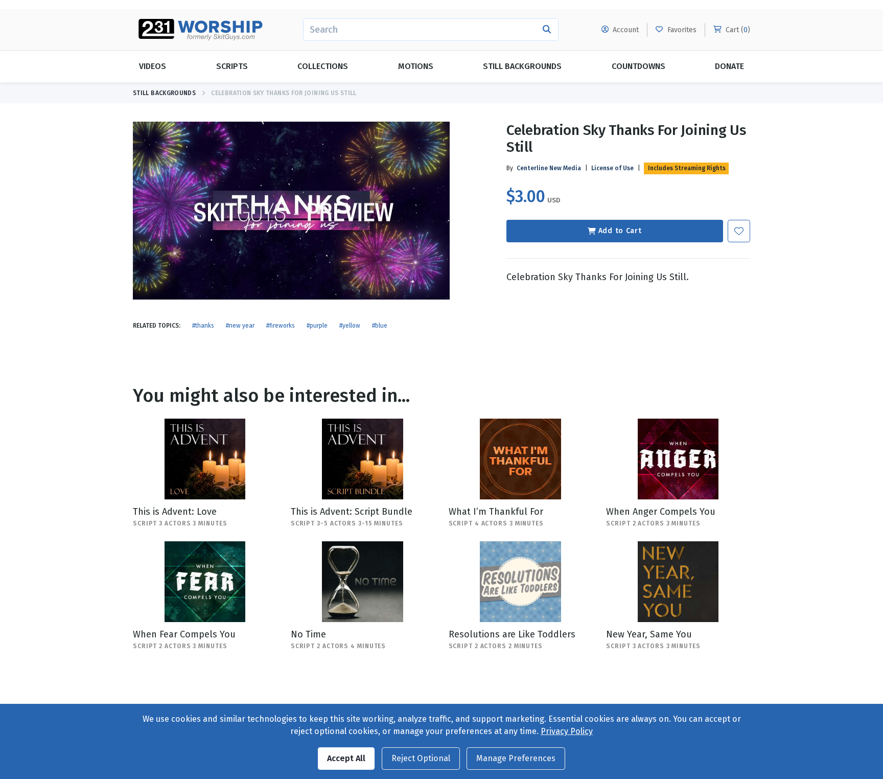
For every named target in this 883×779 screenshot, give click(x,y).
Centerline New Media (549, 168)
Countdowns (638, 66)
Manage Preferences (515, 758)
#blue (379, 325)
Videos (152, 66)
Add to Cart (620, 230)
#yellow (349, 325)
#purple (317, 325)
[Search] (547, 29)
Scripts (232, 66)
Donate (729, 66)
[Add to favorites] (739, 231)
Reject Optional (420, 758)
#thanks (203, 325)
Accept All (346, 758)
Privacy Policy (567, 731)
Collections (322, 66)
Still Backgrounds (522, 66)
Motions (415, 66)
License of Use (612, 168)
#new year (240, 325)
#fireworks (280, 325)
